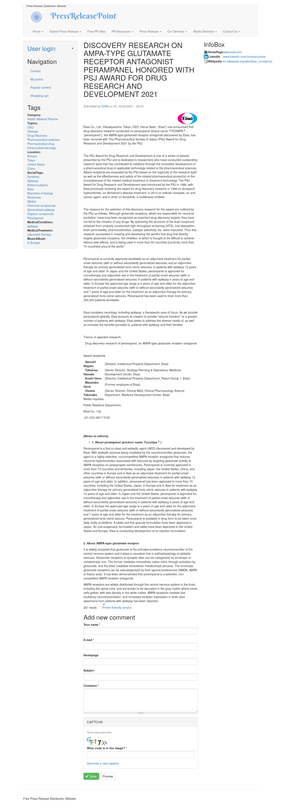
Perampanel (35, 218)
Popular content (40, 87)
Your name (92, 624)
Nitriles (31, 201)
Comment (91, 686)
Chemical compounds (41, 205)
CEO (30, 127)
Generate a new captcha (103, 763)
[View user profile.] (187, 118)
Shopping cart (39, 96)
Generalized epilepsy (41, 210)
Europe (32, 156)
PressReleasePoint (83, 17)
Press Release (149, 31)
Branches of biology (40, 193)
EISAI (105, 106)
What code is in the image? (107, 748)
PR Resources (121, 31)
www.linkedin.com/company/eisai (244, 56)
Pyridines (33, 177)
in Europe (33, 243)
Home (37, 31)
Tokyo (31, 160)
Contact (35, 71)
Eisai (30, 189)
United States (36, 164)
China (31, 168)
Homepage (91, 655)
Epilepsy (32, 181)
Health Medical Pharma (42, 119)
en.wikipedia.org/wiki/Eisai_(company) (247, 61)
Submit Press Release (64, 31)
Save (92, 776)
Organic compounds (40, 214)
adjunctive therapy (39, 234)
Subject (89, 670)
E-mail (89, 640)
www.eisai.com (232, 52)
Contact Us (230, 31)
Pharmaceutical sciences (43, 139)
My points (36, 79)
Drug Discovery (37, 135)
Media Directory (204, 31)
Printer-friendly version (117, 607)
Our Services (176, 31)
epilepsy (32, 226)
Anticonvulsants (37, 185)
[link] (50, 48)
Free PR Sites (96, 31)
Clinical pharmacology (41, 148)
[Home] (40, 16)
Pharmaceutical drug (40, 144)
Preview (108, 776)
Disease (32, 131)
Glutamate (34, 197)
